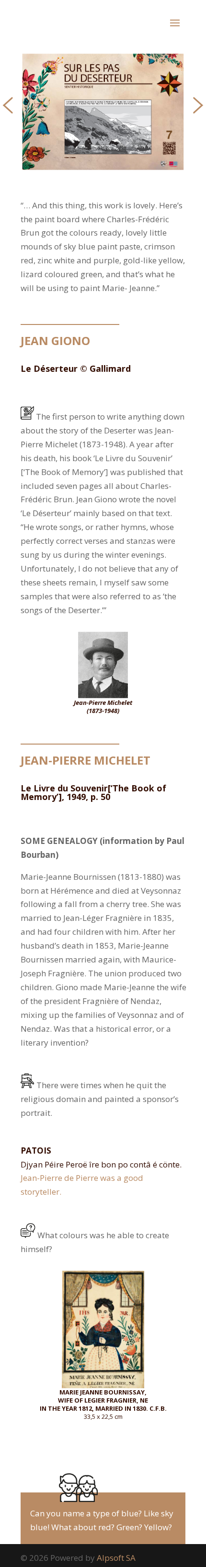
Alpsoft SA (116, 1557)
